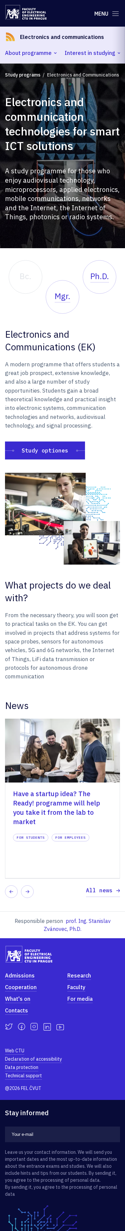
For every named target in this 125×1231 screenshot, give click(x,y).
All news (99, 890)
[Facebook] (21, 1027)
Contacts (16, 1010)
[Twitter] (9, 1027)
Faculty (76, 987)
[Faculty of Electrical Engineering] (26, 12)
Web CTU (14, 1051)
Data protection (21, 1067)
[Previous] (11, 891)
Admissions (20, 975)
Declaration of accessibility (33, 1059)
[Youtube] (60, 1027)
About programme (28, 53)
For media (80, 998)
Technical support (23, 1076)
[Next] (27, 891)
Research (79, 975)
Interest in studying (90, 53)
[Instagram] (34, 1027)
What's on (17, 998)
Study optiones (45, 450)
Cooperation (21, 987)
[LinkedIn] (47, 1027)
